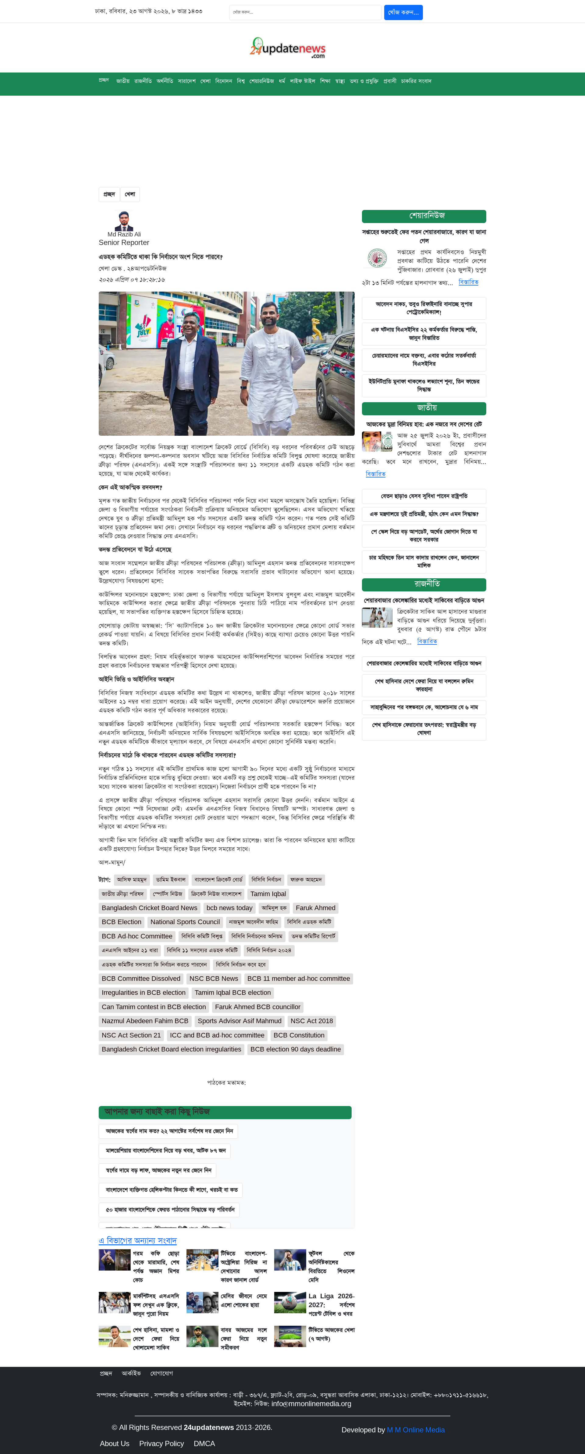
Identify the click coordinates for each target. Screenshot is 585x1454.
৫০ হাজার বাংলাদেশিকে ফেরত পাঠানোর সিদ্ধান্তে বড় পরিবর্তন (170, 1210)
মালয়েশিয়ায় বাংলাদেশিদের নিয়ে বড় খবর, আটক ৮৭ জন (166, 1150)
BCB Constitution (299, 1035)
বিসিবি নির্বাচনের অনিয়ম (257, 936)
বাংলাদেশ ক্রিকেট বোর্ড (219, 880)
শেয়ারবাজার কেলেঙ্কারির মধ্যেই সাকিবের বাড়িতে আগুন (424, 601)
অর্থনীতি (165, 81)
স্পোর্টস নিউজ (167, 894)
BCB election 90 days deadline (295, 1049)
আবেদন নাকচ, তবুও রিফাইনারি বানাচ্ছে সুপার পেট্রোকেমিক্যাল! (424, 308)
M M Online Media (416, 1430)
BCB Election (121, 922)
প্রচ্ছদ (104, 79)
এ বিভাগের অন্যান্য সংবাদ (138, 1241)
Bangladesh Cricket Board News (149, 908)
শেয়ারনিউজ (427, 215)
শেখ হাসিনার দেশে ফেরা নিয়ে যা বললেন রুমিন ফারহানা (424, 685)
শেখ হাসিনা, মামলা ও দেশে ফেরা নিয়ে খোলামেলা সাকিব (156, 1339)
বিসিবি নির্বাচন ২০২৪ (269, 950)
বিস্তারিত (468, 282)
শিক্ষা (325, 81)
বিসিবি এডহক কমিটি (309, 922)
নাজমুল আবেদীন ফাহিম (253, 922)
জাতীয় (427, 407)
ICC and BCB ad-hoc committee (217, 1035)
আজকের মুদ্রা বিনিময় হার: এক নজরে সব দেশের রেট (424, 424)
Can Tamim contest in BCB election (154, 1007)
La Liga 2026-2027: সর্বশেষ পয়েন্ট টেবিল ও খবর (332, 1305)
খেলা (205, 81)
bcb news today (230, 908)
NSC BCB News (214, 979)
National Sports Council (185, 922)
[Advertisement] (292, 141)
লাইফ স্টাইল (302, 81)
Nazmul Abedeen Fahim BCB (145, 1021)
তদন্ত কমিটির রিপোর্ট (313, 936)
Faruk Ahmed (315, 908)
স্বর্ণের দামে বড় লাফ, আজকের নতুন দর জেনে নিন (158, 1170)
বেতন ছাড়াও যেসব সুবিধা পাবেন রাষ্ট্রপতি (424, 496)
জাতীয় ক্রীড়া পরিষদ (123, 894)
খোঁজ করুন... (403, 12)
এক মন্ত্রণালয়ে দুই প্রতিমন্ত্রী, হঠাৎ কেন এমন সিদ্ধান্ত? (424, 514)
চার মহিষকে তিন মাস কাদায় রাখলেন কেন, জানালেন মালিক (424, 561)
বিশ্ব (241, 81)
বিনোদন (223, 81)
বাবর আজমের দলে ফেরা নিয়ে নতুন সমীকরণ (244, 1339)
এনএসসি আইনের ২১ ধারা (130, 950)
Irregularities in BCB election (144, 993)
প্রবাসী (390, 81)
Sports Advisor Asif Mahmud (240, 1021)
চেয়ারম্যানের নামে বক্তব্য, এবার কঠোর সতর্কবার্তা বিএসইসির (424, 359)
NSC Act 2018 (312, 1021)
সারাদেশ (187, 81)
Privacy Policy (161, 1444)
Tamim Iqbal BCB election (233, 993)
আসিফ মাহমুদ (132, 880)
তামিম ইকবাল (171, 880)
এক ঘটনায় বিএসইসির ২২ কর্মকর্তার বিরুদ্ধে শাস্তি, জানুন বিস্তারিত (424, 334)
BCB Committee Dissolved (141, 979)
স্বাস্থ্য (340, 81)
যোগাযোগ (162, 1373)
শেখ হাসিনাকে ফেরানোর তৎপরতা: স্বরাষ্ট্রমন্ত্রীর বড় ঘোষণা (424, 729)
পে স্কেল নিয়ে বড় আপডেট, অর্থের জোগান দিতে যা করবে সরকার (424, 536)
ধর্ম (282, 81)
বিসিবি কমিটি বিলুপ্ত (202, 936)
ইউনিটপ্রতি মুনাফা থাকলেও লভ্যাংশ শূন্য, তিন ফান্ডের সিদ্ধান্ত (424, 385)
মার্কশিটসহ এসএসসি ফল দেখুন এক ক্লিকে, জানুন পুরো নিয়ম (156, 1305)
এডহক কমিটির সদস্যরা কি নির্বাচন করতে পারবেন (154, 965)
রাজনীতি (143, 81)
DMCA (204, 1444)
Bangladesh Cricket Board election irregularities (171, 1049)
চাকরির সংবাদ (416, 81)
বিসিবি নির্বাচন (266, 880)
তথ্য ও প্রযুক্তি (364, 81)
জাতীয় (122, 81)
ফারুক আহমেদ (306, 880)
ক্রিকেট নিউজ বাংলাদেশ (216, 894)
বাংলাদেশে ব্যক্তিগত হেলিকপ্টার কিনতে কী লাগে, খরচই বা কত (172, 1190)
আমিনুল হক (274, 908)
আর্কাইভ (131, 1373)
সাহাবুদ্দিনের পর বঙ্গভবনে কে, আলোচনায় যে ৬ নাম (424, 707)
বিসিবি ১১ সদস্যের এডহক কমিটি (202, 950)
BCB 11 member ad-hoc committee (298, 979)
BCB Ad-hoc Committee (137, 936)
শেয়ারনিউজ (262, 81)
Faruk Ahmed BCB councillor (257, 1007)
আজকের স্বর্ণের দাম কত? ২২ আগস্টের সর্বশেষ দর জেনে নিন (169, 1131)
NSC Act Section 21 (131, 1035)
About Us (114, 1444)
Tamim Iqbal (268, 894)
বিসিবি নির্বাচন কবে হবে (241, 965)
